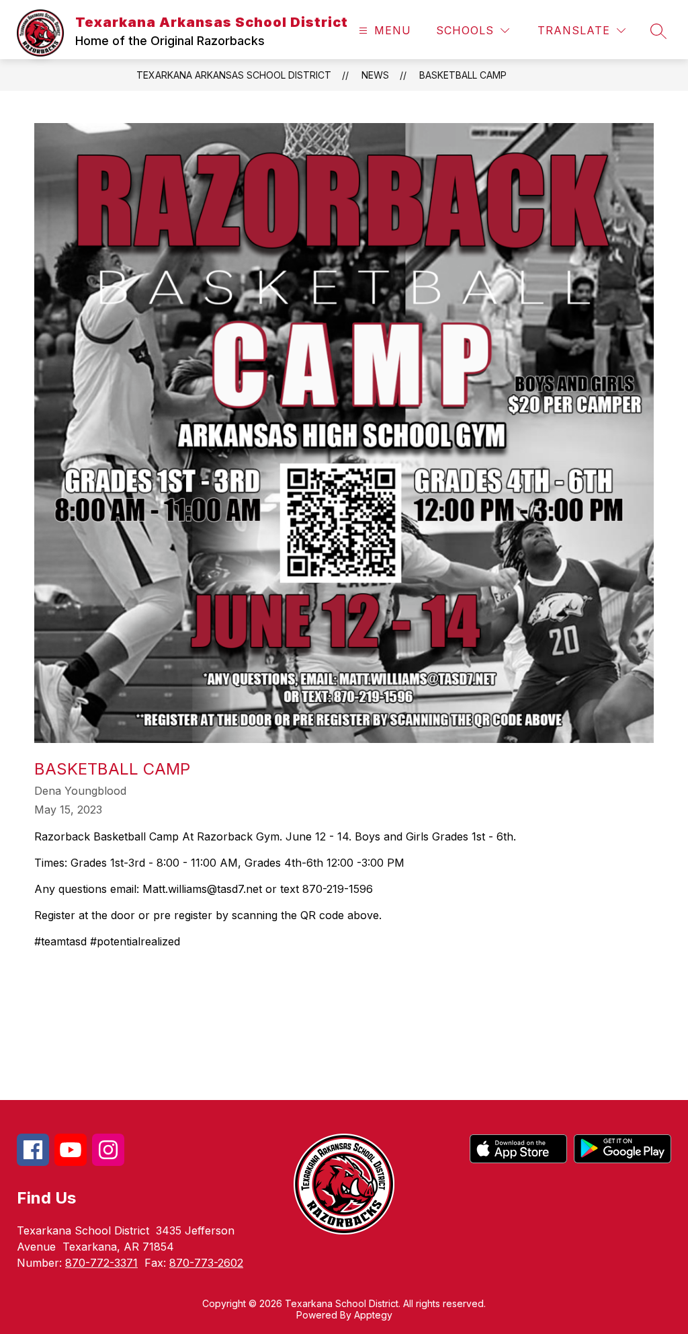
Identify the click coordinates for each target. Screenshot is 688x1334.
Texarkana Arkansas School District (233, 75)
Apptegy (373, 1315)
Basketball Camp (463, 75)
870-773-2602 (206, 1262)
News (375, 75)
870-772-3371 (101, 1262)
